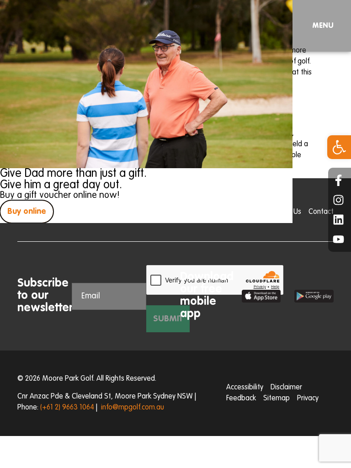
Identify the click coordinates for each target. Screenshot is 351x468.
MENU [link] (323, 26)
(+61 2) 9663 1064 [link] (67, 407)
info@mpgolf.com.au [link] (132, 407)
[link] (339, 147)
